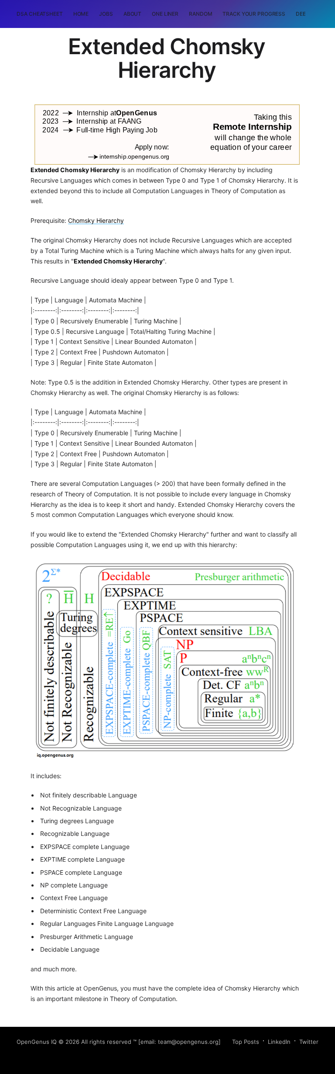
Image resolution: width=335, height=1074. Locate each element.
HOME (81, 13)
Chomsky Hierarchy (96, 220)
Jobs (106, 13)
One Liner (165, 13)
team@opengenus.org (188, 1041)
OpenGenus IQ (37, 1041)
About (132, 13)
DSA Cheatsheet (39, 13)
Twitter (308, 1041)
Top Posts (245, 1041)
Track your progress (253, 13)
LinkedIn (279, 1041)
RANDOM (200, 13)
